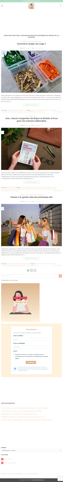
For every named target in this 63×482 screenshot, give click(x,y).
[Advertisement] (31, 21)
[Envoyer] (60, 275)
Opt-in (15, 351)
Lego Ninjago (17, 111)
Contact (3, 474)
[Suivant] (35, 270)
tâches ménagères (9, 190)
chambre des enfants (43, 110)
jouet (9, 111)
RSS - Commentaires (9, 463)
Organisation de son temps (11, 189)
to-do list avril (28, 265)
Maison (32, 41)
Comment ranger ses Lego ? (31, 44)
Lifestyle (33, 116)
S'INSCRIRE (31, 362)
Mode (34, 194)
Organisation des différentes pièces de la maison (33, 111)
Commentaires (58, 111)
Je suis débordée (38, 48)
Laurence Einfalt (24, 187)
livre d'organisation (35, 187)
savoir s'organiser (47, 189)
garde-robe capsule (40, 263)
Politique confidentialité (14, 474)
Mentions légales (32, 474)
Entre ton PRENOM (19, 343)
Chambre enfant (25, 41)
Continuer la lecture (31, 104)
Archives (3, 447)
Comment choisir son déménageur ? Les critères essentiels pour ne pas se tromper (26, 420)
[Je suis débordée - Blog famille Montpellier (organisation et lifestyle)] (31, 5)
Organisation (38, 41)
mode (46, 263)
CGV (24, 474)
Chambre (21, 194)
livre (30, 187)
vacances (16, 190)
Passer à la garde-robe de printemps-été (31, 197)
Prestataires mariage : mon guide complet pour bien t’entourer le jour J (23, 417)
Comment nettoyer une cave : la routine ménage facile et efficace (21, 411)
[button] (2, 6)
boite (32, 110)
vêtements (34, 265)
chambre (36, 110)
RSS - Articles (7, 459)
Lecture (29, 116)
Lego (12, 111)
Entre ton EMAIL (18, 335)
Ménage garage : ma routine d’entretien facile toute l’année (19, 414)
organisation (44, 187)
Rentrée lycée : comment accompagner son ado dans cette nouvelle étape (24, 408)
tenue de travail (21, 265)
